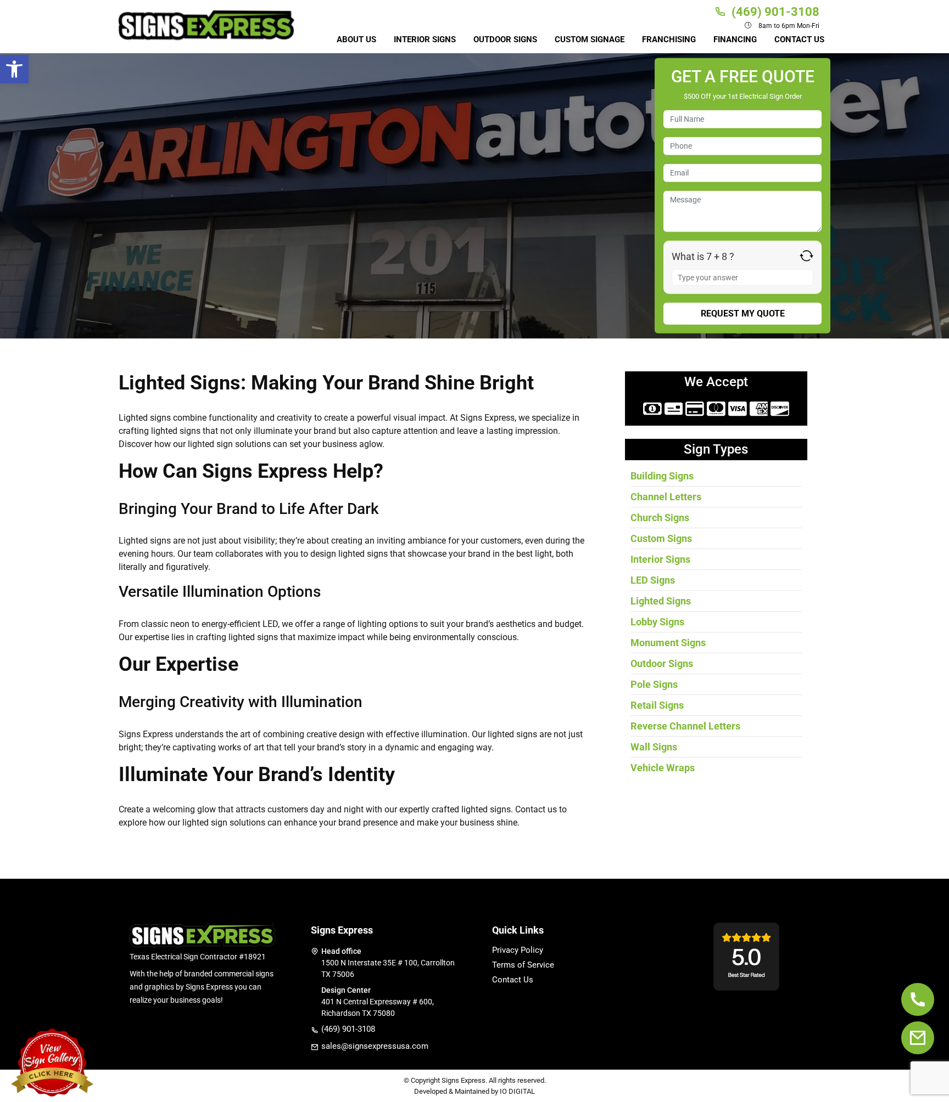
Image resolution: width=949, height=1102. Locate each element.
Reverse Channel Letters (685, 726)
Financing (735, 39)
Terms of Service (523, 965)
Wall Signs (653, 747)
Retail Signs (657, 705)
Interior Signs (425, 39)
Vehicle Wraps (662, 767)
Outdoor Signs (505, 39)
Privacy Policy (517, 950)
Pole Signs (654, 684)
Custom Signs (661, 538)
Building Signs (662, 476)
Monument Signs (668, 642)
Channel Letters (665, 496)
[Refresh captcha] (806, 256)
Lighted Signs (660, 601)
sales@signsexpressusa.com (374, 1046)
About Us (356, 39)
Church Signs (659, 517)
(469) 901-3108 (348, 1029)
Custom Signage (589, 39)
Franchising (669, 39)
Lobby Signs (657, 622)
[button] (14, 69)
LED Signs (652, 580)
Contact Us (799, 39)
